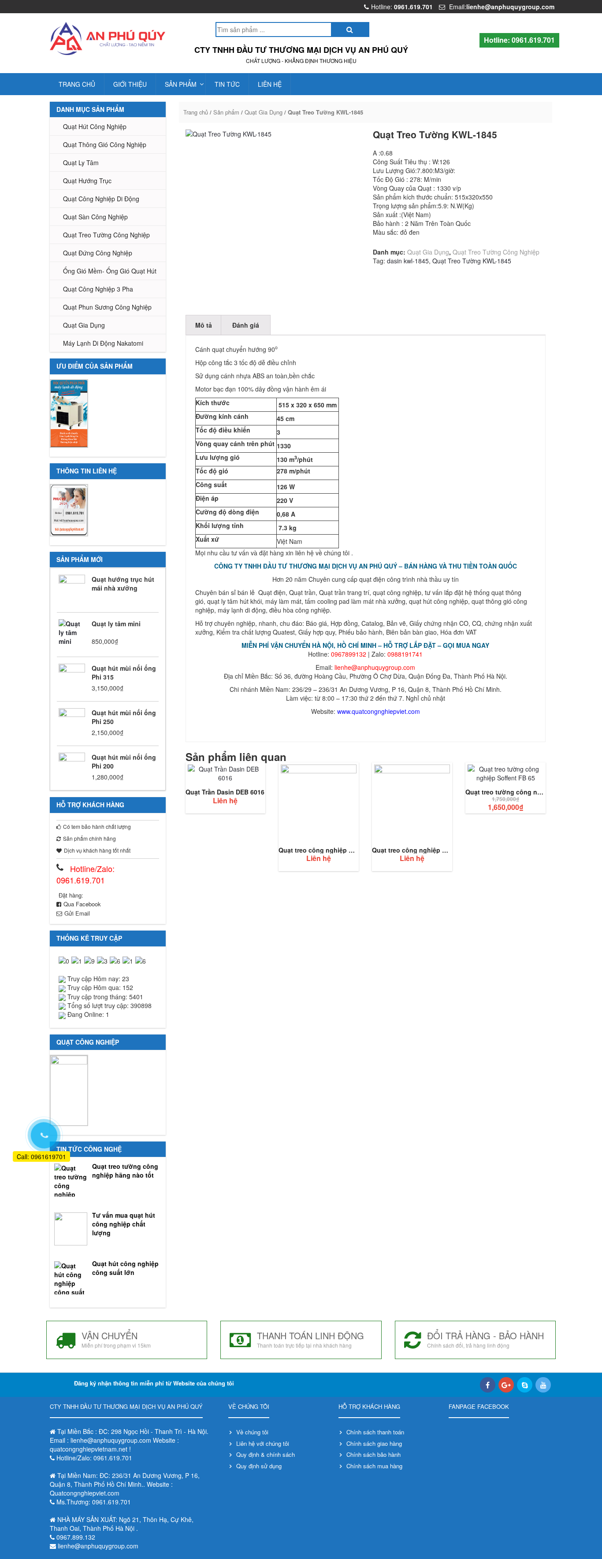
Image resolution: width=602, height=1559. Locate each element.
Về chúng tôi (252, 1432)
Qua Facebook (82, 904)
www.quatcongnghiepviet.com (378, 711)
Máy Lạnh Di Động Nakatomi (103, 343)
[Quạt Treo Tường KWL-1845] (272, 215)
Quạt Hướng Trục (87, 180)
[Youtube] (543, 1385)
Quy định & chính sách (265, 1454)
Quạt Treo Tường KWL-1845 (471, 260)
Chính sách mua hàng (374, 1466)
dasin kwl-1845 (408, 260)
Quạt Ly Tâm (81, 162)
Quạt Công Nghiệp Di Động (101, 198)
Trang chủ (77, 84)
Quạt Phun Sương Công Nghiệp (107, 307)
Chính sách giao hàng (374, 1443)
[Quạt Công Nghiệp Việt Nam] (108, 38)
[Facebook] (487, 1385)
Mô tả (203, 325)
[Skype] (524, 1385)
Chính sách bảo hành (373, 1454)
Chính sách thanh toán (375, 1432)
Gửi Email (77, 913)
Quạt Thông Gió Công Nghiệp (104, 144)
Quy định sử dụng (259, 1466)
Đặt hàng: (71, 895)
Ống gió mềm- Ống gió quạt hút (109, 270)
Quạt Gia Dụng (84, 325)
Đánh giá (245, 325)
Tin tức (227, 84)
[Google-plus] (506, 1385)
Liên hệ (270, 84)
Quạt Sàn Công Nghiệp (95, 216)
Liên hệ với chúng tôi (262, 1443)
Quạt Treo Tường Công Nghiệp (106, 234)
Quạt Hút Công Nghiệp (94, 126)
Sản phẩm (181, 84)
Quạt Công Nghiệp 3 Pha (98, 288)
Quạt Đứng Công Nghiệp (97, 252)
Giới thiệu (130, 84)
